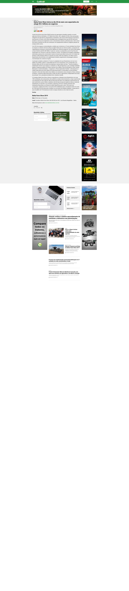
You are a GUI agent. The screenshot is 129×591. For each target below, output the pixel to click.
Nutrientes (57, 215)
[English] (36, 31)
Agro (37, 20)
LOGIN (92, 1)
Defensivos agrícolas (52, 215)
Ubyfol (65, 215)
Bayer (66, 228)
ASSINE (86, 1)
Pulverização (61, 215)
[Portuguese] (35, 31)
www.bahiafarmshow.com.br (52, 102)
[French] (40, 31)
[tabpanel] (64, 10)
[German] (41, 31)
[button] (33, 2)
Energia (50, 270)
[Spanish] (38, 31)
